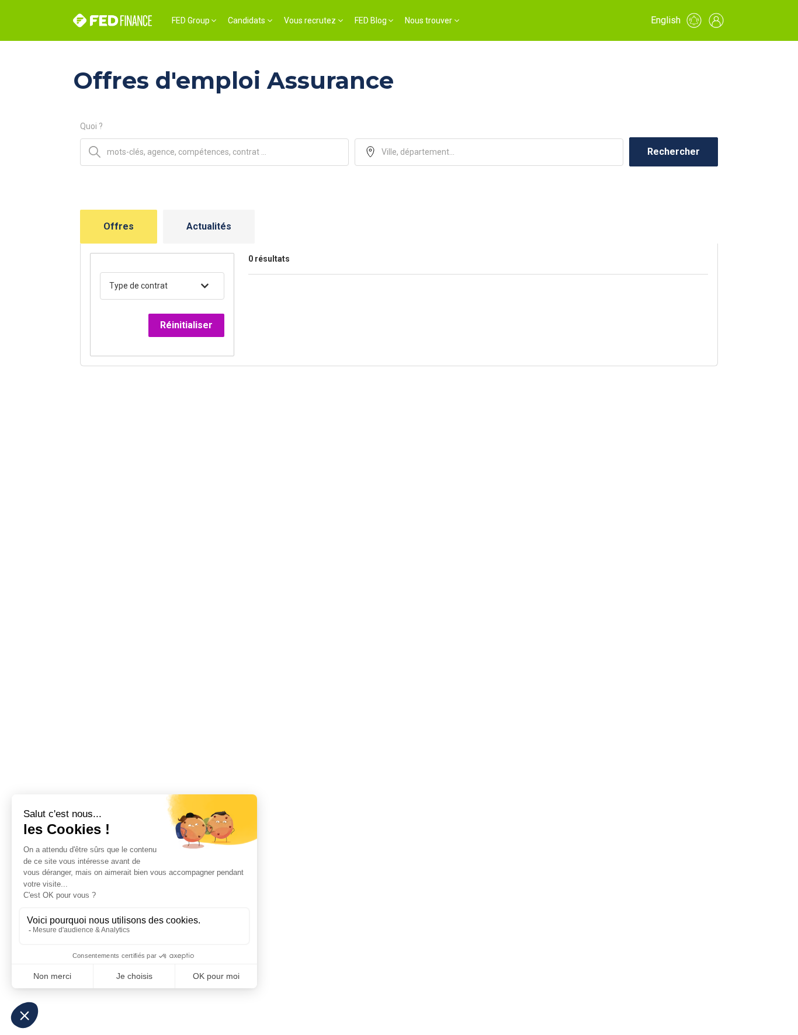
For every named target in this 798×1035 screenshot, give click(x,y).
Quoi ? (91, 126)
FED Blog (371, 20)
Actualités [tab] (208, 226)
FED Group (191, 20)
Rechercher (673, 151)
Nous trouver (428, 20)
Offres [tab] (118, 226)
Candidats (246, 20)
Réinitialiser (186, 325)
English (666, 20)
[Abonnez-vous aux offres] (694, 20)
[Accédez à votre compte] (716, 20)
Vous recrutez (310, 20)
